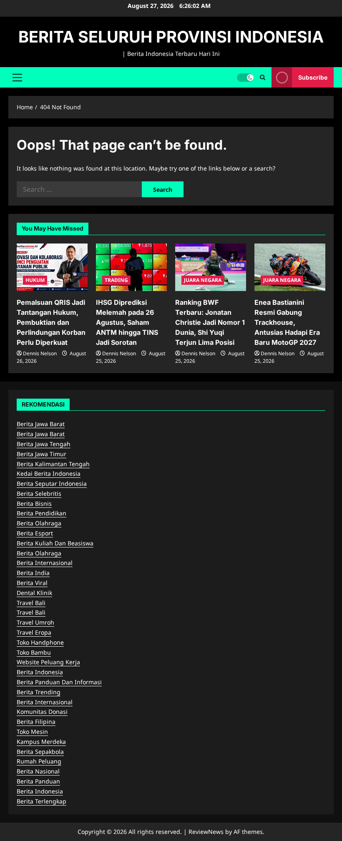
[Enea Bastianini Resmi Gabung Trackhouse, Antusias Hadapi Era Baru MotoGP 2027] (289, 267)
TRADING (116, 280)
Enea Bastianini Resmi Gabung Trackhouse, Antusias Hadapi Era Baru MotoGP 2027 (287, 322)
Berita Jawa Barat (41, 424)
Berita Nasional (38, 771)
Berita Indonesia (40, 672)
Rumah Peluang (39, 761)
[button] (17, 77)
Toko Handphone (40, 642)
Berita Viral (32, 583)
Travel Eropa (34, 632)
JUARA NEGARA (202, 280)
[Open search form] (262, 77)
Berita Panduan (38, 781)
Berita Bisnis (34, 503)
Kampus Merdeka (41, 742)
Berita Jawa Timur (41, 454)
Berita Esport (35, 533)
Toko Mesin (32, 732)
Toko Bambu (34, 652)
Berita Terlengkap (41, 801)
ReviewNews (206, 832)
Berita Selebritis (39, 493)
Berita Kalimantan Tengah (53, 464)
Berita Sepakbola (40, 752)
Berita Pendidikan (41, 513)
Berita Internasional (45, 563)
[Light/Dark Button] (245, 77)
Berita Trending (38, 692)
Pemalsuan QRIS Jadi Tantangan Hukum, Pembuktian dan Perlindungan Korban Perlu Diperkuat (51, 322)
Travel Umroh (35, 622)
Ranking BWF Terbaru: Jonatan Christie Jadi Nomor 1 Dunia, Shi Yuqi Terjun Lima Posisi (210, 322)
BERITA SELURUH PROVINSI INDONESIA (171, 36)
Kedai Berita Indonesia (48, 473)
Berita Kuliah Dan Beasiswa (55, 543)
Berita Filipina (36, 722)
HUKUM (35, 280)
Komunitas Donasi (42, 711)
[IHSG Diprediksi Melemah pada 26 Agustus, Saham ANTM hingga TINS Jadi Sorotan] (131, 267)
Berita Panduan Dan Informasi (59, 682)
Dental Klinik (34, 593)
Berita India (33, 573)
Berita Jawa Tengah (43, 444)
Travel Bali (31, 603)
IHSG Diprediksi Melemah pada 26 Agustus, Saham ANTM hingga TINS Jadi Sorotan (127, 322)
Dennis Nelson (40, 353)
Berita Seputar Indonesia (52, 483)
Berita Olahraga (39, 523)
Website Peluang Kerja (48, 662)
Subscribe (312, 76)
